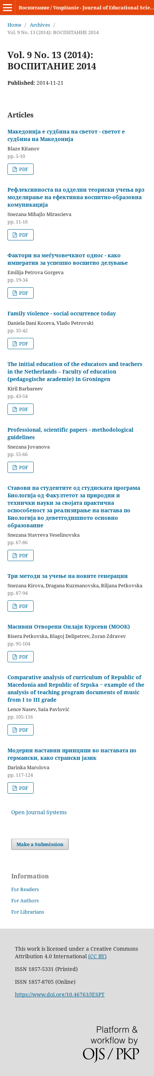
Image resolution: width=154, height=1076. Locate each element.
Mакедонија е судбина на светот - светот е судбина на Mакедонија (66, 135)
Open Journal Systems (39, 812)
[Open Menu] (7, 7)
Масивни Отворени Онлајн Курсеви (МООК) (68, 626)
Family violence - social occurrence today (61, 313)
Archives (40, 24)
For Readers (25, 889)
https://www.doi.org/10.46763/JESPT (60, 994)
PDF (23, 169)
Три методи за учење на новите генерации (67, 575)
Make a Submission (40, 844)
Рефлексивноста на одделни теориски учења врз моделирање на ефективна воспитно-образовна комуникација (75, 197)
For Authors (25, 900)
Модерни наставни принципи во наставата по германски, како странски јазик (71, 754)
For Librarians (27, 911)
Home (14, 24)
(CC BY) (97, 956)
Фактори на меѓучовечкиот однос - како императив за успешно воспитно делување (67, 259)
